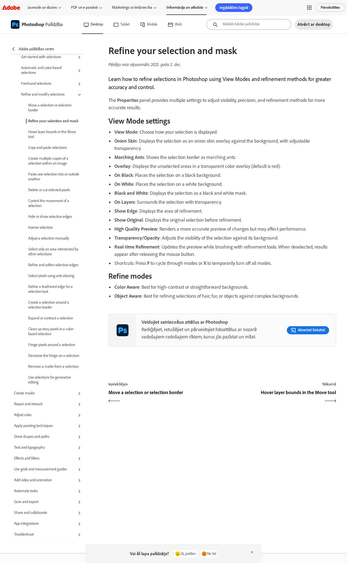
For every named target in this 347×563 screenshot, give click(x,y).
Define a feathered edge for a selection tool (50, 289)
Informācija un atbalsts (184, 7)
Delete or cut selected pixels (49, 190)
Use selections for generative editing (49, 380)
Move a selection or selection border (50, 107)
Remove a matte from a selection (53, 366)
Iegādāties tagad (234, 7)
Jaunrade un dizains (42, 7)
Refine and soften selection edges (53, 265)
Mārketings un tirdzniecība (132, 7)
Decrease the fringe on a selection (53, 355)
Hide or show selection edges (50, 216)
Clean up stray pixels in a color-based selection (51, 331)
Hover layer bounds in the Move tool (52, 134)
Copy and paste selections (47, 147)
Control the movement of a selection (48, 203)
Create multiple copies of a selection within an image (48, 161)
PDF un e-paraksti (84, 7)
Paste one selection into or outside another (53, 176)
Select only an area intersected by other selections (53, 251)
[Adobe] (11, 7)
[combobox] (248, 24)
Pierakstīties (330, 7)
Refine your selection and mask (53, 121)
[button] (309, 7)
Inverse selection (40, 227)
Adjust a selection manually (48, 238)
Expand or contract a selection (50, 318)
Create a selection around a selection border (48, 305)
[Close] (252, 552)
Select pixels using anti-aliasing (51, 275)
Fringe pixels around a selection (51, 344)
